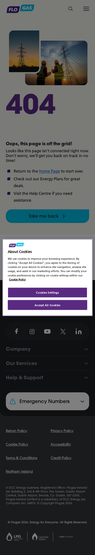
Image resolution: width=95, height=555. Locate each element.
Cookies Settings (47, 292)
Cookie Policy (17, 279)
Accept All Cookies (47, 305)
